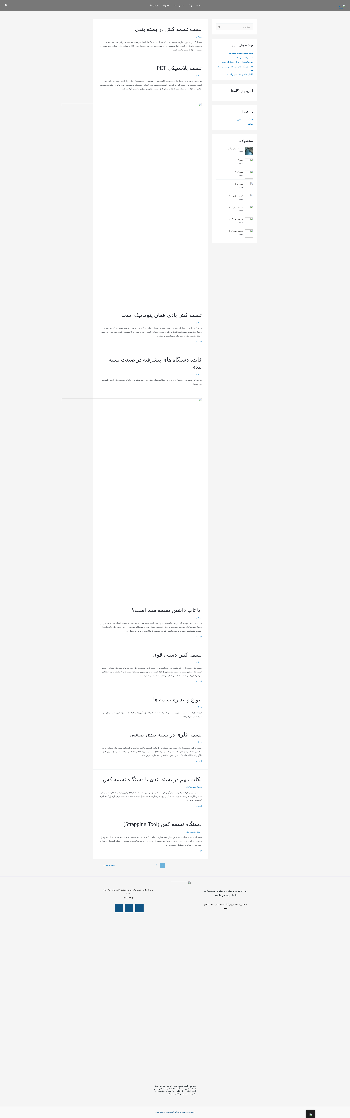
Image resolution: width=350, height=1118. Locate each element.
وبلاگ (190, 5)
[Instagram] (129, 908)
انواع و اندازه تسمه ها (177, 699)
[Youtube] (139, 908)
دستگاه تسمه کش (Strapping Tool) (162, 824)
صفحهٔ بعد (109, 865)
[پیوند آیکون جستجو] (6, 5)
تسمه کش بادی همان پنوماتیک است (237, 62)
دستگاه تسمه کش (245, 119)
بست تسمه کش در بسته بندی (240, 53)
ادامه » (199, 341)
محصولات (166, 5)
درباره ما (154, 5)
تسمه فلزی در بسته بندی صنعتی (165, 735)
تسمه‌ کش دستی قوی (177, 655)
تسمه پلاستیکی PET (244, 57)
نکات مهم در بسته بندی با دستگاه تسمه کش (152, 779)
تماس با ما (178, 5)
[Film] (119, 908)
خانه (198, 5)
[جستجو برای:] (234, 27)
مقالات (250, 124)
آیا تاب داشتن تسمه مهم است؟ (239, 74)
